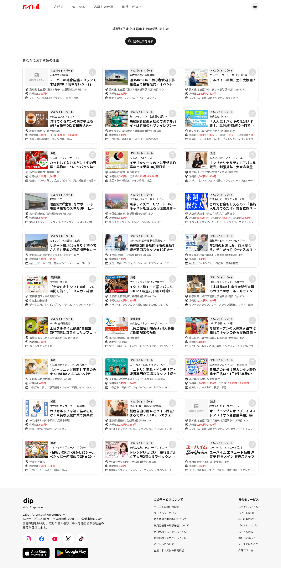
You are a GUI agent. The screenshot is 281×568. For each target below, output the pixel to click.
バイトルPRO (246, 531)
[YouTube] (55, 539)
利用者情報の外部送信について (171, 525)
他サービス (130, 6)
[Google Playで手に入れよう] (71, 553)
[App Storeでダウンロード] (36, 553)
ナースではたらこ (248, 544)
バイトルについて (164, 544)
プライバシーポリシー (166, 513)
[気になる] (92, 72)
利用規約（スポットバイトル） (171, 531)
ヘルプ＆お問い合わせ (166, 506)
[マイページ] (255, 6)
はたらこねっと (247, 538)
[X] (68, 539)
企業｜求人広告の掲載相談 (169, 550)
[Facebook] (41, 539)
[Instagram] (28, 539)
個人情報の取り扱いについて (170, 519)
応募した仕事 (104, 6)
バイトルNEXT (246, 513)
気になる (78, 6)
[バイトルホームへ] (31, 6)
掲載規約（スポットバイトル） (171, 538)
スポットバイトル (248, 506)
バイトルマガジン (248, 525)
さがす (59, 6)
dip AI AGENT (246, 519)
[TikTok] (81, 539)
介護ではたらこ (247, 550)
